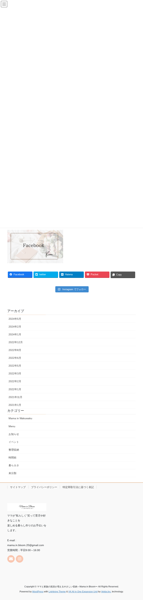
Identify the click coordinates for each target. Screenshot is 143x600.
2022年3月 (15, 373)
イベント (14, 441)
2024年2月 (15, 326)
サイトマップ (18, 487)
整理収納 (14, 449)
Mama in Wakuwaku (20, 418)
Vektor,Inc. (106, 591)
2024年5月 (15, 318)
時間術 (12, 457)
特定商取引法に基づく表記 (78, 487)
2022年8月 (15, 350)
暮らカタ (14, 465)
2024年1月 (15, 334)
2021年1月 (15, 404)
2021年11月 (15, 397)
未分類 (12, 473)
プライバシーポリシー (44, 487)
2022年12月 (16, 342)
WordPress (37, 591)
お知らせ (14, 434)
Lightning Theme (57, 591)
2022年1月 (15, 389)
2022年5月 (15, 365)
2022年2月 (15, 381)
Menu (12, 426)
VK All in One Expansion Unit (83, 591)
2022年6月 (15, 357)
